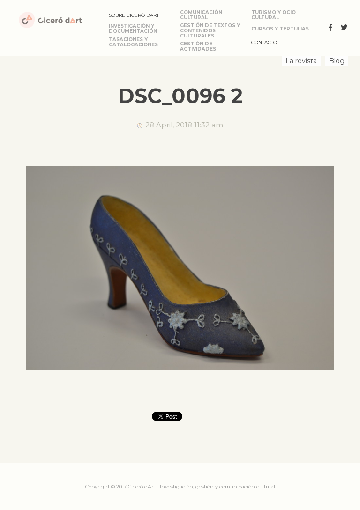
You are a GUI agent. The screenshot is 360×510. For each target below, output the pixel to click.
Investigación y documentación (133, 28)
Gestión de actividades (198, 46)
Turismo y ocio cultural (273, 15)
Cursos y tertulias (280, 29)
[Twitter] (344, 28)
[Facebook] (330, 28)
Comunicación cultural (201, 15)
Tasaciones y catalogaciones (133, 42)
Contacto (264, 42)
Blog (337, 61)
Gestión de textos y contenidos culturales (210, 30)
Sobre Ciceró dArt (134, 15)
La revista (301, 61)
